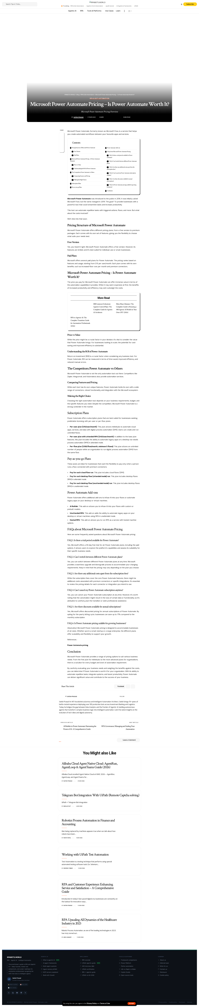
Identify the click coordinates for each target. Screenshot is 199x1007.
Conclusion (110, 191)
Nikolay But (67, 806)
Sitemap (189, 1002)
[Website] (126, 696)
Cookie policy (164, 975)
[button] (132, 1003)
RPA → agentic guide (88, 972)
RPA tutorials (86, 960)
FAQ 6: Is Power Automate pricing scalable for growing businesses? (121, 186)
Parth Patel (67, 838)
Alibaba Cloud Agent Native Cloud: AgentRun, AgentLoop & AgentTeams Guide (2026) (89, 765)
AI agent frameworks (50, 963)
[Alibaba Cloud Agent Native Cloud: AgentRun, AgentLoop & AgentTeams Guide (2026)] (131, 772)
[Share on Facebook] (105, 117)
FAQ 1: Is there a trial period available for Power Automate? (119, 156)
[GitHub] (21, 992)
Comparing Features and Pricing (82, 176)
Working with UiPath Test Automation (85, 854)
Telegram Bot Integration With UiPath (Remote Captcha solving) (100, 795)
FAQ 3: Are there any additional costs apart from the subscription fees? (121, 168)
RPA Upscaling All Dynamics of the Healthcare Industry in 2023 (89, 921)
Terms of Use (105, 1003)
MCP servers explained (50, 972)
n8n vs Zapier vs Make (128, 969)
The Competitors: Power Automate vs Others (83, 172)
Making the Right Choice (80, 180)
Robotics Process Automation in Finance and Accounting (88, 822)
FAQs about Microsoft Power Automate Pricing (118, 151)
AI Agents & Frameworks (123, 6)
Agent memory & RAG (50, 969)
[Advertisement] (99, 29)
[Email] (112, 117)
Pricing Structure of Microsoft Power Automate (83, 148)
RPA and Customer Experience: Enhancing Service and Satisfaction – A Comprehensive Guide (88, 888)
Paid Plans (76, 155)
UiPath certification (88, 969)
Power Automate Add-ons (113, 148)
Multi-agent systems (49, 966)
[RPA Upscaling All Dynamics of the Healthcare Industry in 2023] (131, 928)
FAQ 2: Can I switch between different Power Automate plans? (122, 162)
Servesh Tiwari (68, 868)
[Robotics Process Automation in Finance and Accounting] (131, 829)
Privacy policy (163, 1002)
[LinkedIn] (134, 696)
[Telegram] (174, 4)
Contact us (163, 969)
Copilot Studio (125, 972)
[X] (167, 4)
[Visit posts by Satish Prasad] (70, 117)
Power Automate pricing (77, 645)
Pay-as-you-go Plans (77, 187)
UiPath (136, 6)
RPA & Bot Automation (77, 6)
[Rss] (181, 4)
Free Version (77, 151)
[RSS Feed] (25, 992)
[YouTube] (169, 4)
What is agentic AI (51, 960)
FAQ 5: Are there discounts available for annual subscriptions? (119, 180)
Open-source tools (127, 975)
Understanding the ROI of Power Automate (85, 168)
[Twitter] (8, 992)
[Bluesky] (179, 4)
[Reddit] (136, 696)
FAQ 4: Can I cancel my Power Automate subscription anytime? (121, 174)
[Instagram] (171, 4)
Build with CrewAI (48, 975)
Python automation (127, 966)
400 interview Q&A (88, 966)
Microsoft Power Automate (79, 198)
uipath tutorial (110, 6)
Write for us (164, 966)
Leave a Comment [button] (129, 740)
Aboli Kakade (67, 937)
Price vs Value (77, 165)
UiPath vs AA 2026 (88, 975)
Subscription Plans (76, 183)
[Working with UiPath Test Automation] (131, 861)
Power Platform (126, 963)
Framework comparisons (129, 960)
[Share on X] (109, 117)
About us (163, 960)
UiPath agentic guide (91, 963)
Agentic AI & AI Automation (95, 6)
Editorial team (164, 963)
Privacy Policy (92, 1003)
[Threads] (176, 4)
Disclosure (163, 972)
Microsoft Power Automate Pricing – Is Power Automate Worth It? (85, 160)
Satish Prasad (79, 117)
